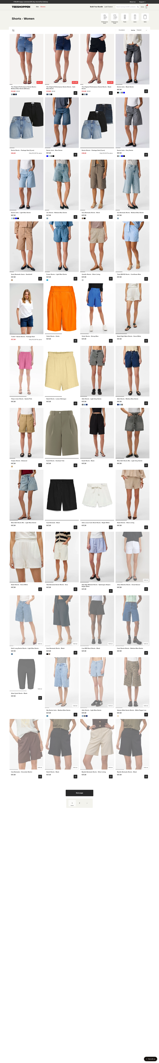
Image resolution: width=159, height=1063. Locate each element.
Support (141, 2)
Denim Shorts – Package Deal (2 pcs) (22, 150)
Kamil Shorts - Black (88, 460)
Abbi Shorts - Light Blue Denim (91, 710)
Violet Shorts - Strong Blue (90, 336)
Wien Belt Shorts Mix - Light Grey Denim (129, 460)
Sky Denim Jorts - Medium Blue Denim (58, 710)
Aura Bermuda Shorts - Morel (91, 212)
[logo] (21, 7)
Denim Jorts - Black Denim (125, 87)
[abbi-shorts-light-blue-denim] (85, 404)
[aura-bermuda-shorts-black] (85, 218)
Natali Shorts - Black (52, 772)
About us (133, 2)
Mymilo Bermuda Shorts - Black (127, 772)
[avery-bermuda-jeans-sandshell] (12, 280)
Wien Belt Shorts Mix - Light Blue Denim (23, 522)
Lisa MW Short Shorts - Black (91, 648)
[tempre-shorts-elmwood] (12, 466)
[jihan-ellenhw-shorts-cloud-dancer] (118, 590)
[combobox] (126, 7)
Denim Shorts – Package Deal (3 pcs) (93, 150)
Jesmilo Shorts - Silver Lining (91, 274)
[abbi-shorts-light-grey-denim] (83, 404)
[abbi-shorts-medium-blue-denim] (87, 404)
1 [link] (72, 803)
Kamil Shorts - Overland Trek (55, 460)
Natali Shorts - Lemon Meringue (56, 399)
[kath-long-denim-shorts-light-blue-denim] (12, 654)
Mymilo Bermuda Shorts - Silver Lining (94, 772)
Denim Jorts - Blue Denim (54, 150)
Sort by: (133, 30)
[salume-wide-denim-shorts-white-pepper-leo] (118, 716)
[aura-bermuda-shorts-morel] (83, 218)
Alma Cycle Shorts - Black (19, 693)
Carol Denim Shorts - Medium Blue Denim (130, 648)
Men (37, 7)
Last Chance (108, 7)
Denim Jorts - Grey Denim (125, 150)
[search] (137, 7)
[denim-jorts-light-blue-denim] (120, 92)
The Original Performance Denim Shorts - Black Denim (96, 87)
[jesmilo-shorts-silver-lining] (83, 280)
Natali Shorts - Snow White (19, 584)
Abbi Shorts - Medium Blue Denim (127, 399)
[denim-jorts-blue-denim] (124, 92)
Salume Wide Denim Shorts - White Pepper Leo (131, 710)
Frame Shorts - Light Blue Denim (56, 274)
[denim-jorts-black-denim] (118, 92)
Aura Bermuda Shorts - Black (55, 648)
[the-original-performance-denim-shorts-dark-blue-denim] (16, 94)
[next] (87, 803)
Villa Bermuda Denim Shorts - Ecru (57, 584)
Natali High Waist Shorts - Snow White (129, 336)
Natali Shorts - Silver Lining (125, 522)
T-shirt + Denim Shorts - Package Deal (23, 336)
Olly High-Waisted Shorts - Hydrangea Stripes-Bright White (96, 585)
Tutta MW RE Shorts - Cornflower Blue (129, 274)
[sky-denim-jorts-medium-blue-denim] (47, 716)
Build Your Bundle (96, 7)
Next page (79, 793)
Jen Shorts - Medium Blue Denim (56, 212)
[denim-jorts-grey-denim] (122, 92)
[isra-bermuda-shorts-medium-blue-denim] (118, 218)
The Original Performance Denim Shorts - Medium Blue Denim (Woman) (24, 87)
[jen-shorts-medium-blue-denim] (47, 218)
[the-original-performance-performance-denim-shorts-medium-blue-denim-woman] (12, 94)
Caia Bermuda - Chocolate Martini (21, 772)
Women (42, 7)
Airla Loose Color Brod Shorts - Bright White (96, 522)
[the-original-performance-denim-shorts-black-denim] (14, 94)
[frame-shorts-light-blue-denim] (47, 280)
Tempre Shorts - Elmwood (19, 460)
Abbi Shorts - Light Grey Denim (91, 399)
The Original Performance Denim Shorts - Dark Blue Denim (60, 87)
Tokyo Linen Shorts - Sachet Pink (21, 399)
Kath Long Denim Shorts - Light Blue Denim (25, 648)
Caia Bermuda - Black (53, 522)
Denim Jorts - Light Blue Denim (21, 212)
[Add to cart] (40, 93)
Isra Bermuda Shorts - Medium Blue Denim (130, 212)
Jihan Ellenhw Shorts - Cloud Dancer (128, 584)
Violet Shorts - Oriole (52, 336)
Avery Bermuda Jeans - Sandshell (21, 274)
